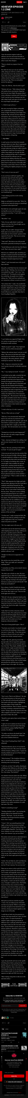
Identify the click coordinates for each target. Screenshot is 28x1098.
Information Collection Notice (16, 1010)
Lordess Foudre (8, 17)
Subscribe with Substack (15, 1082)
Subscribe (19, 2)
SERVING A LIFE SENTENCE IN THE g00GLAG (10, 1048)
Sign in (25, 2)
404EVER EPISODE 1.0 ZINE (9, 1046)
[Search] (25, 1029)
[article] (14, 1037)
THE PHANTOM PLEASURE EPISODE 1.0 (9, 1034)
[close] (23, 1053)
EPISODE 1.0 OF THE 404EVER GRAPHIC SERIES (9, 1037)
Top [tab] (3, 1029)
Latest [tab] (6, 1029)
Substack (6, 1095)
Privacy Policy (19, 1088)
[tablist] (5, 1029)
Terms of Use (21, 1009)
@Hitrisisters (13, 28)
